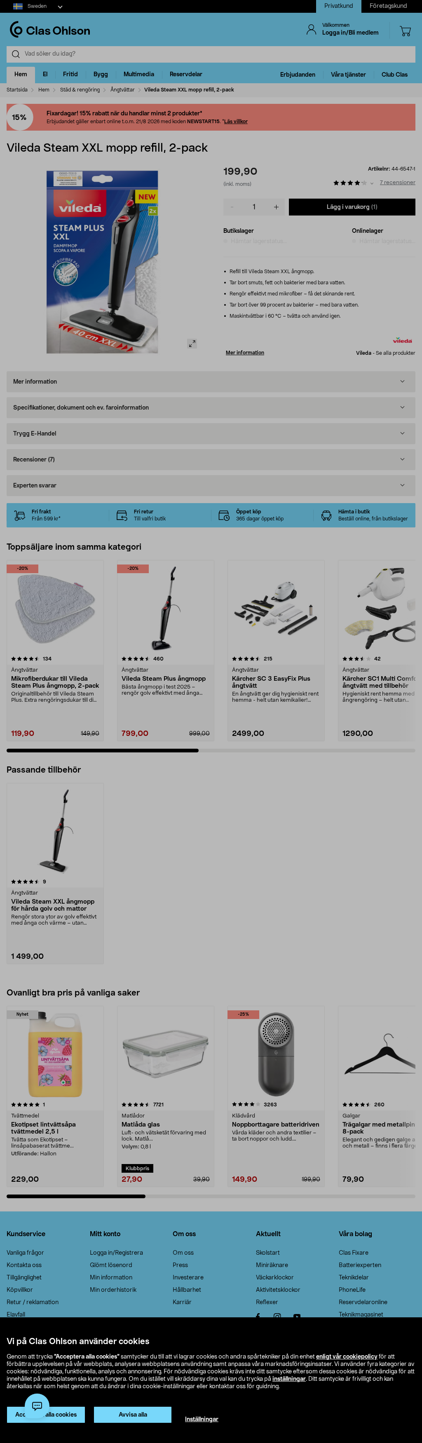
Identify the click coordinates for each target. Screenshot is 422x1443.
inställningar (289, 1379)
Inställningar (201, 1419)
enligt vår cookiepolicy (346, 1357)
